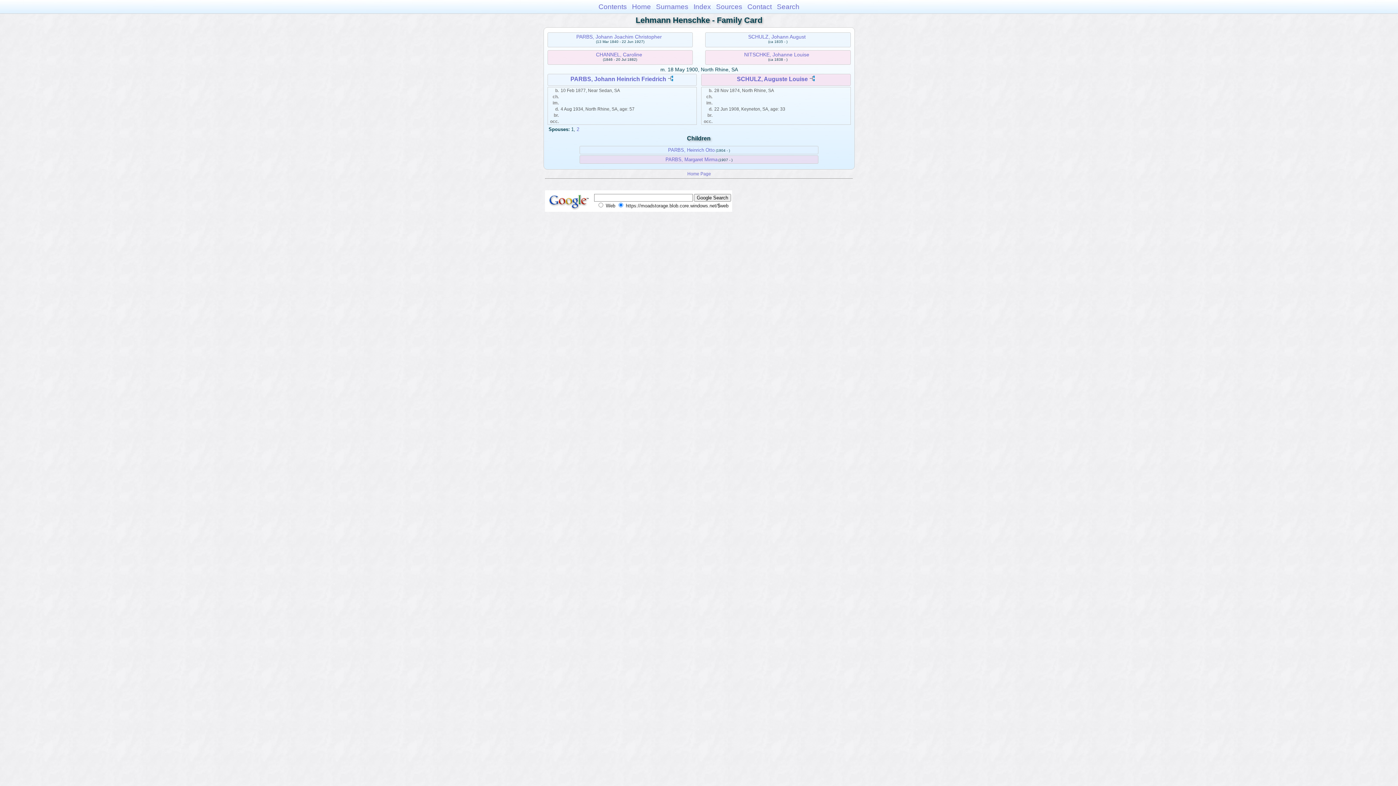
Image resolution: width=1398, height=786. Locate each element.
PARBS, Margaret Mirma (692, 159)
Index (702, 7)
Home (641, 7)
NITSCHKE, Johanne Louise (776, 54)
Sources (729, 7)
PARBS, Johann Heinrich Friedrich (618, 79)
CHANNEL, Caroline (619, 54)
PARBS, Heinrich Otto (691, 150)
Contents (613, 7)
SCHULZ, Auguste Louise (772, 79)
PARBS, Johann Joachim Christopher (619, 37)
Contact (759, 7)
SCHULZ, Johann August (777, 37)
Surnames (672, 7)
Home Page (699, 173)
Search (788, 7)
